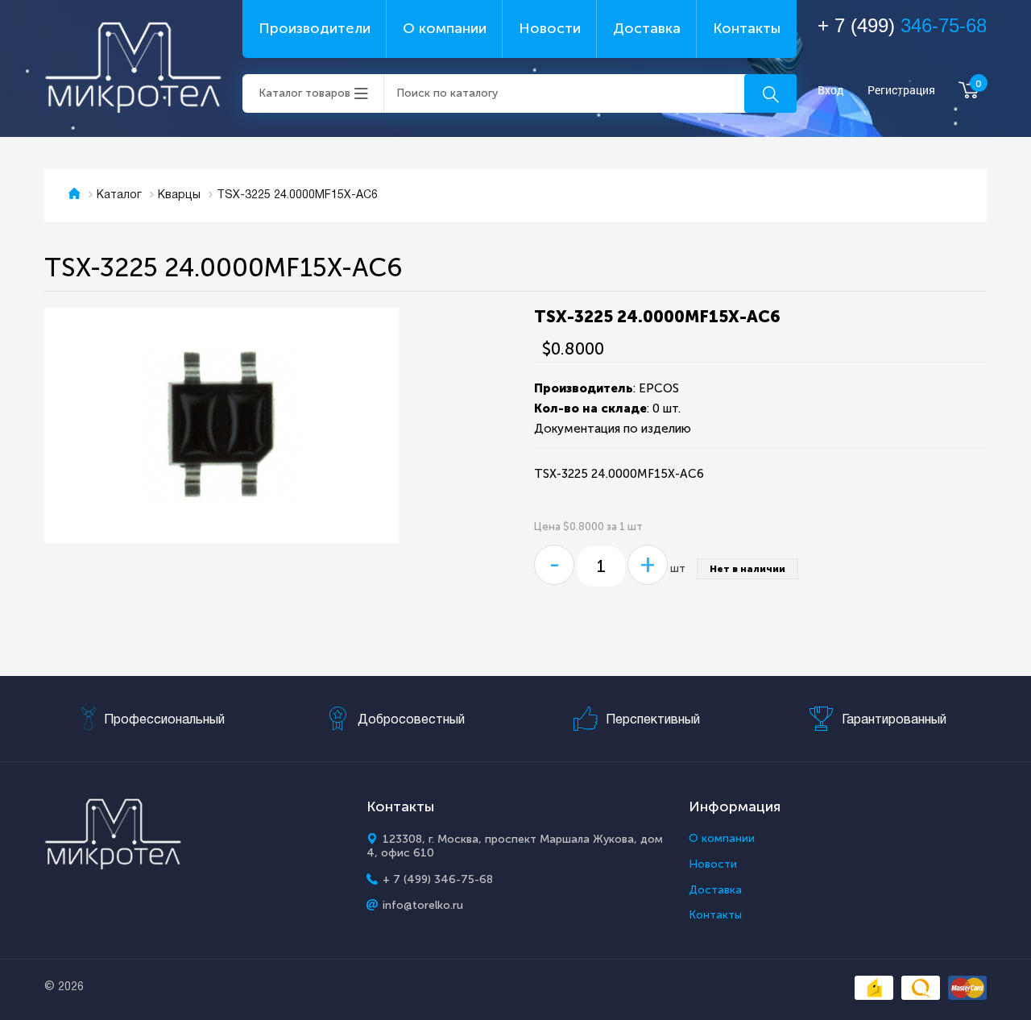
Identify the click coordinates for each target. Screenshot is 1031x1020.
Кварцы (179, 195)
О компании (445, 28)
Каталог (119, 195)
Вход (831, 90)
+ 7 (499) (902, 25)
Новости (550, 28)
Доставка (647, 28)
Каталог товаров (304, 93)
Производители (315, 28)
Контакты (746, 28)
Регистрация (901, 90)
